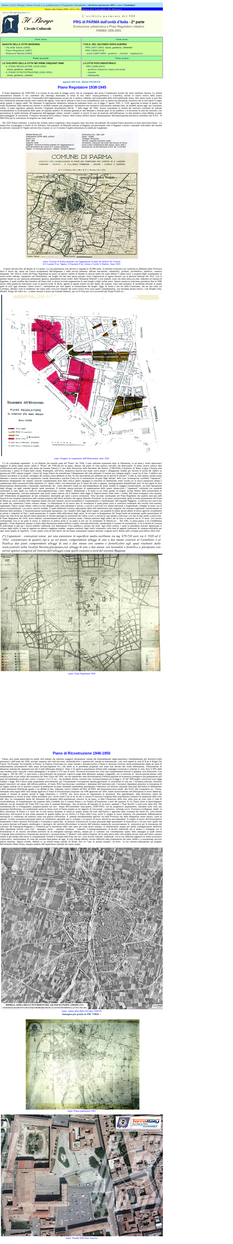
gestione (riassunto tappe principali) (106, 69)
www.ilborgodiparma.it (16, 12)
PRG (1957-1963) (94, 47)
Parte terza (122, 39)
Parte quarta (122, 58)
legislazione (137, 53)
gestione (112, 53)
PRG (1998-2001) (95, 66)
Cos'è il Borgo (17, 5)
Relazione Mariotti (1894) (19, 53)
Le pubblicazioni (51, 5)
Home (5, 5)
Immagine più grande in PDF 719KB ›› (81, 1014)
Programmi (67, 5)
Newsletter (80, 5)
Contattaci (129, 5)
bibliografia (93, 75)
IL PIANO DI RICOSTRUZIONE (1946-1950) (29, 72)
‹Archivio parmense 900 (101, 5)
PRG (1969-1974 (94, 50)
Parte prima (41, 39)
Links (119, 5)
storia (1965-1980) (96, 53)
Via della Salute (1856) (18, 47)
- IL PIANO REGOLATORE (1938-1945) (25, 66)
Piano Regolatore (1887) (19, 50)
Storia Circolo (34, 5)
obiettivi (124, 53)
